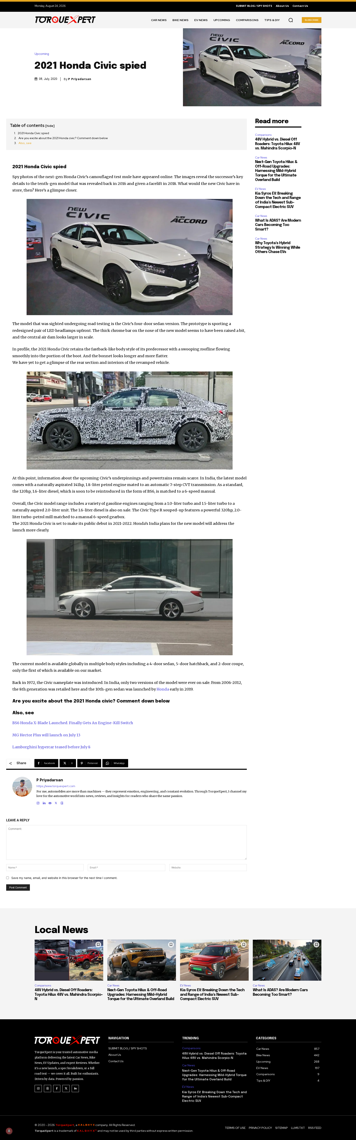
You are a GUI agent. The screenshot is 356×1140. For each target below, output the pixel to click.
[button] (291, 20)
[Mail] (50, 802)
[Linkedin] (44, 802)
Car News (261, 157)
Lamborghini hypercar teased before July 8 (51, 747)
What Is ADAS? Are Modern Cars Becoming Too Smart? (278, 225)
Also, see (25, 143)
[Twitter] (66, 1088)
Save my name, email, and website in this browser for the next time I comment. (64, 878)
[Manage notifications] (9, 1131)
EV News (260, 189)
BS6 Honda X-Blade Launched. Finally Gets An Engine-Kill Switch (72, 722)
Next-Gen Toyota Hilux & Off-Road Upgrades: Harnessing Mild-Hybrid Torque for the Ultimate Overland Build (276, 171)
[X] (55, 802)
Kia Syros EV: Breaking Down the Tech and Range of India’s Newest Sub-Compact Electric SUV (212, 994)
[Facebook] (56, 1088)
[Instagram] (38, 802)
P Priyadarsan (79, 79)
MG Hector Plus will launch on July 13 (46, 735)
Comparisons (263, 135)
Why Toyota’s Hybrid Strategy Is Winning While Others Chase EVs (277, 247)
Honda (163, 689)
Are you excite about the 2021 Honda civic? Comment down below (63, 138)
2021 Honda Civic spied (33, 133)
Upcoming (42, 54)
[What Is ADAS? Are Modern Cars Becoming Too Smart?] (287, 960)
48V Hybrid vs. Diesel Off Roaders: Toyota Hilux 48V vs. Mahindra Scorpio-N (277, 144)
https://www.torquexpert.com (55, 786)
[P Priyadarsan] (22, 791)
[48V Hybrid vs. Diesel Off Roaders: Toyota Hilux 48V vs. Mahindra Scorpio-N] (69, 960)
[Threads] (61, 802)
